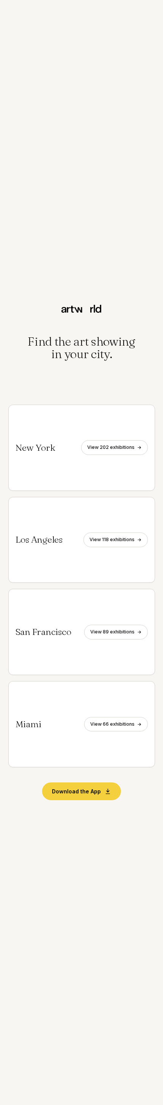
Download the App (76, 791)
